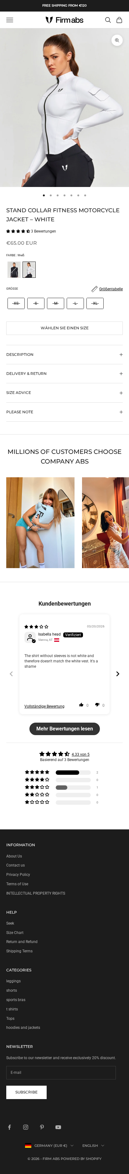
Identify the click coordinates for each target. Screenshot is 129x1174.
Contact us (15, 865)
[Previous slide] (11, 674)
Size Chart (14, 933)
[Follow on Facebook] (9, 1127)
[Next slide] (118, 674)
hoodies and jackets (23, 1027)
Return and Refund (22, 942)
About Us (14, 856)
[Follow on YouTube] (58, 1127)
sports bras (15, 1000)
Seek (10, 923)
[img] (36, 627)
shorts (11, 990)
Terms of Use (17, 884)
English (90, 1145)
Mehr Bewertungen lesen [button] (64, 729)
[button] (18, 231)
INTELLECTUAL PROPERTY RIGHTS (35, 893)
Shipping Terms (19, 951)
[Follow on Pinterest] (42, 1127)
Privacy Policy (18, 874)
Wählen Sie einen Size (65, 328)
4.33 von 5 (81, 754)
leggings (13, 981)
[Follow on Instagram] (26, 1127)
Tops (10, 1018)
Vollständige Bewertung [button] (44, 706)
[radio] (13, 270)
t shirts (12, 1009)
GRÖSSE (12, 288)
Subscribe (26, 1092)
